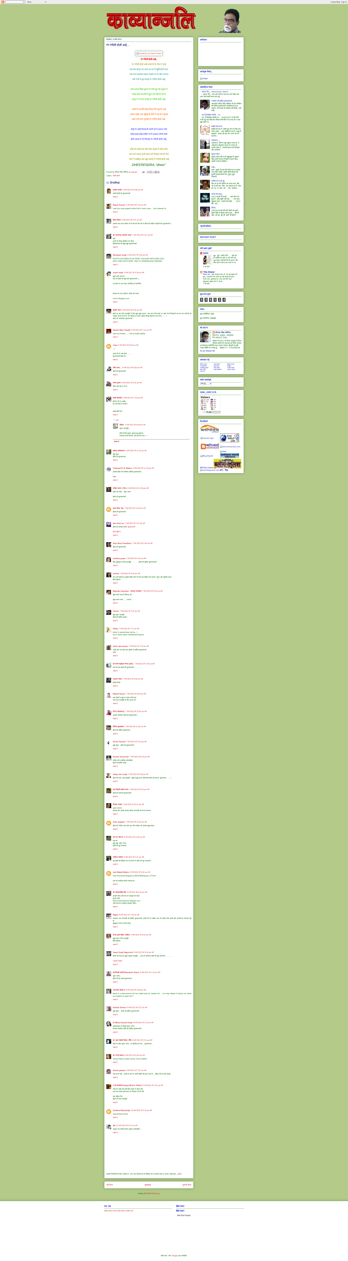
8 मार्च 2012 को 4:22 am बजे (134, 857)
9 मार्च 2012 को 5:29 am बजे (135, 1055)
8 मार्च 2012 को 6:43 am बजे (137, 892)
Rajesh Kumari (119, 205)
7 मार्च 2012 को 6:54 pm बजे (138, 774)
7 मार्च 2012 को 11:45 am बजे (135, 727)
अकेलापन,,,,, (215, 140)
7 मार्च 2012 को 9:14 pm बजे (139, 789)
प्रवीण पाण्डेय (117, 190)
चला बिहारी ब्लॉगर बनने (120, 789)
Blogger (175, 1256)
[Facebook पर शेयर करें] (155, 172)
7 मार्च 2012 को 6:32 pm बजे (140, 757)
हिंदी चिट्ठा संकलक (206, 468)
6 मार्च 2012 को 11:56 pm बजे (138, 488)
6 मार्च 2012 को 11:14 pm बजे (135, 451)
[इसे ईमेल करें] (148, 172)
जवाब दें (115, 197)
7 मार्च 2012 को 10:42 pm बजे (136, 822)
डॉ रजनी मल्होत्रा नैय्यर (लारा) (123, 664)
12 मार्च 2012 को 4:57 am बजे (126, 1125)
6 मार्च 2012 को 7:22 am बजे (141, 330)
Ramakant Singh (120, 255)
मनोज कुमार (117, 383)
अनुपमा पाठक (117, 679)
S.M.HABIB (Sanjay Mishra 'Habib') (127, 1085)
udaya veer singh (120, 774)
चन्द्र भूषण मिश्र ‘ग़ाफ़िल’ (121, 935)
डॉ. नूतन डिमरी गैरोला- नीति (122, 1040)
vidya (115, 345)
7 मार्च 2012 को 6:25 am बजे (152, 591)
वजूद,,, (213, 167)
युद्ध (214, 255)
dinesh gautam (119, 1070)
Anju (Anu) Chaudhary (122, 543)
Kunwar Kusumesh (121, 757)
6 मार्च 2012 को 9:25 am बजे (132, 383)
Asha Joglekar (119, 822)
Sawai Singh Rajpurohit (123, 952)
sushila (116, 574)
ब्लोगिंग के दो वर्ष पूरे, (218, 181)
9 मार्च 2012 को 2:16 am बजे (143, 1023)
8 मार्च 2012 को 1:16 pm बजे (150, 972)
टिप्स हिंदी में (116, 532)
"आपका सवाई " (118, 961)
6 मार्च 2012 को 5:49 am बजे (138, 255)
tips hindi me (118, 523)
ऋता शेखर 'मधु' (118, 508)
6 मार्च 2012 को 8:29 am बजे (128, 345)
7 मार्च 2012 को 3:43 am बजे (136, 558)
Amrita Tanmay (119, 742)
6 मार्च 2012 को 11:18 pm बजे (143, 468)
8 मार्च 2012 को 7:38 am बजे (129, 915)
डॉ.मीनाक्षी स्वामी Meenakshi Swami (126, 972)
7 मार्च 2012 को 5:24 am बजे (130, 574)
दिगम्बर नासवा (117, 804)
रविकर (121, 425)
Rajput (115, 915)
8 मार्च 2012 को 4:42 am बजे (140, 872)
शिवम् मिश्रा (117, 220)
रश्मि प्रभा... (117, 368)
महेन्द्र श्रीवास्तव (119, 451)
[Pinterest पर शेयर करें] (158, 172)
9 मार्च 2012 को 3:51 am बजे (142, 1040)
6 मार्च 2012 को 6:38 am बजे (134, 273)
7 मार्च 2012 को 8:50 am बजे (136, 694)
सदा (114, 1125)
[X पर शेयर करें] (153, 172)
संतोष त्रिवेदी (117, 398)
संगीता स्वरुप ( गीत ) (120, 488)
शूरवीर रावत (117, 310)
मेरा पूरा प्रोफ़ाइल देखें (207, 351)
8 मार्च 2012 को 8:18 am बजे (144, 952)
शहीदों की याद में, (217, 126)
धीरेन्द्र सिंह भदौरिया (223, 332)
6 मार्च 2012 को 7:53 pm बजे (132, 398)
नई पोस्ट (109, 1185)
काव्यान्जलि (106, 7)
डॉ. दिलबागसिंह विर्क (119, 892)
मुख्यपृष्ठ (148, 1185)
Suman (116, 611)
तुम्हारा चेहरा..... (216, 154)
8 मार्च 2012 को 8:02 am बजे (141, 935)
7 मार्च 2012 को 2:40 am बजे (142, 543)
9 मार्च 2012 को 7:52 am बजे (153, 1085)
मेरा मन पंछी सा (118, 837)
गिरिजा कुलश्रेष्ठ (118, 727)
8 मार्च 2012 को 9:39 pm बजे (136, 990)
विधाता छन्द (207, 274)
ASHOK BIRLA (119, 990)
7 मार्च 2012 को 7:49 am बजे (144, 664)
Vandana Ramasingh (121, 1110)
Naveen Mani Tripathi (121, 330)
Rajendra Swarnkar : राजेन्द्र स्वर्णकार (127, 591)
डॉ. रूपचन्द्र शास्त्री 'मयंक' (122, 235)
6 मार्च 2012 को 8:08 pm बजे (135, 425)
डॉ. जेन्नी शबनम (118, 1055)
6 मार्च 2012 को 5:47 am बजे (132, 220)
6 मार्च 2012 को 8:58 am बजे (132, 368)
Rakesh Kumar (119, 694)
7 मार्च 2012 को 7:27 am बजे (129, 629)
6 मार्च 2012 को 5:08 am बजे (133, 190)
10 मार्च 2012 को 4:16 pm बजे (141, 1110)
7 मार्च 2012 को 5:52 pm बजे (136, 742)
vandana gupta (119, 558)
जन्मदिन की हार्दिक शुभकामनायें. (221, 101)
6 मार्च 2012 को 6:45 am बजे (132, 310)
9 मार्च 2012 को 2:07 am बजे (137, 1007)
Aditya (115, 629)
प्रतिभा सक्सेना (118, 857)
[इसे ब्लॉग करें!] (150, 172)
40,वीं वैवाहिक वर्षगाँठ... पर (211, 115)
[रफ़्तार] (223, 451)
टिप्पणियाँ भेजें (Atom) (153, 1194)
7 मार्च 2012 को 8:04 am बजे (133, 679)
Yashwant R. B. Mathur (122, 468)
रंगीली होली (116, 176)
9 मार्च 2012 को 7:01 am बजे (136, 1070)
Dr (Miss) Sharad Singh (122, 1023)
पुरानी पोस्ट (187, 1185)
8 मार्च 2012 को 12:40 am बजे (134, 837)
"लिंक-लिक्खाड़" (209, 272)
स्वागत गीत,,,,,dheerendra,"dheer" (215, 92)
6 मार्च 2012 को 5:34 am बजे (136, 205)
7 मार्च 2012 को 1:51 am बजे (135, 523)
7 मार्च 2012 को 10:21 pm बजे (133, 804)
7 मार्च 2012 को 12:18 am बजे (134, 508)
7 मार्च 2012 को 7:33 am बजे (139, 646)
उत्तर (117, 420)
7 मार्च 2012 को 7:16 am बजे (130, 611)
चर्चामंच (205, 253)
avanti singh (118, 273)
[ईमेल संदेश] (143, 172)
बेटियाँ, (213, 208)
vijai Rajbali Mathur (121, 872)
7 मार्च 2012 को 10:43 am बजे (136, 711)
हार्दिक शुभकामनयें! (129, 527)
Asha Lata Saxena (120, 646)
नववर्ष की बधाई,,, (217, 194)
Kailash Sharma (119, 1007)
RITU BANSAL (119, 711)
